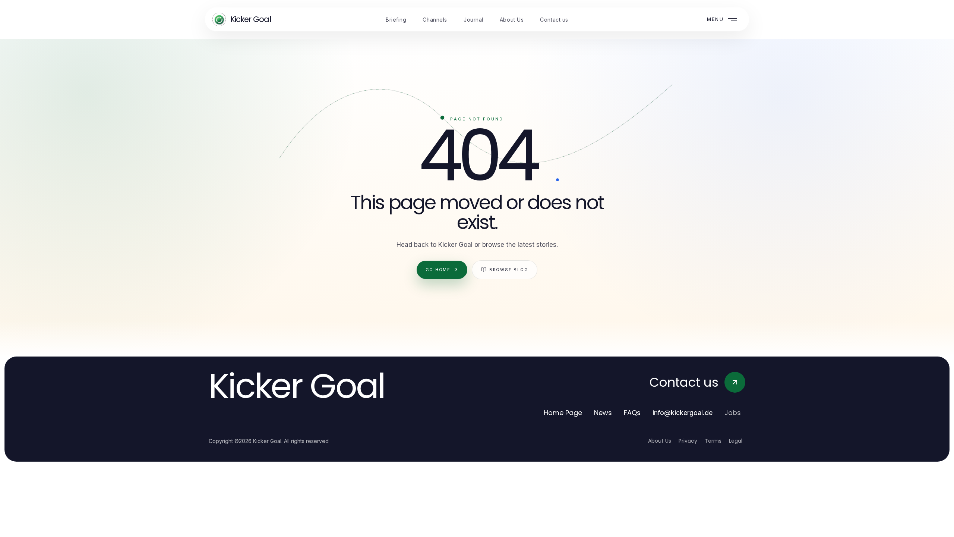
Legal (735, 441)
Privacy (688, 441)
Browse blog (508, 269)
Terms (713, 441)
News (603, 412)
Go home (438, 269)
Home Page (563, 412)
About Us (659, 441)
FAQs (632, 412)
